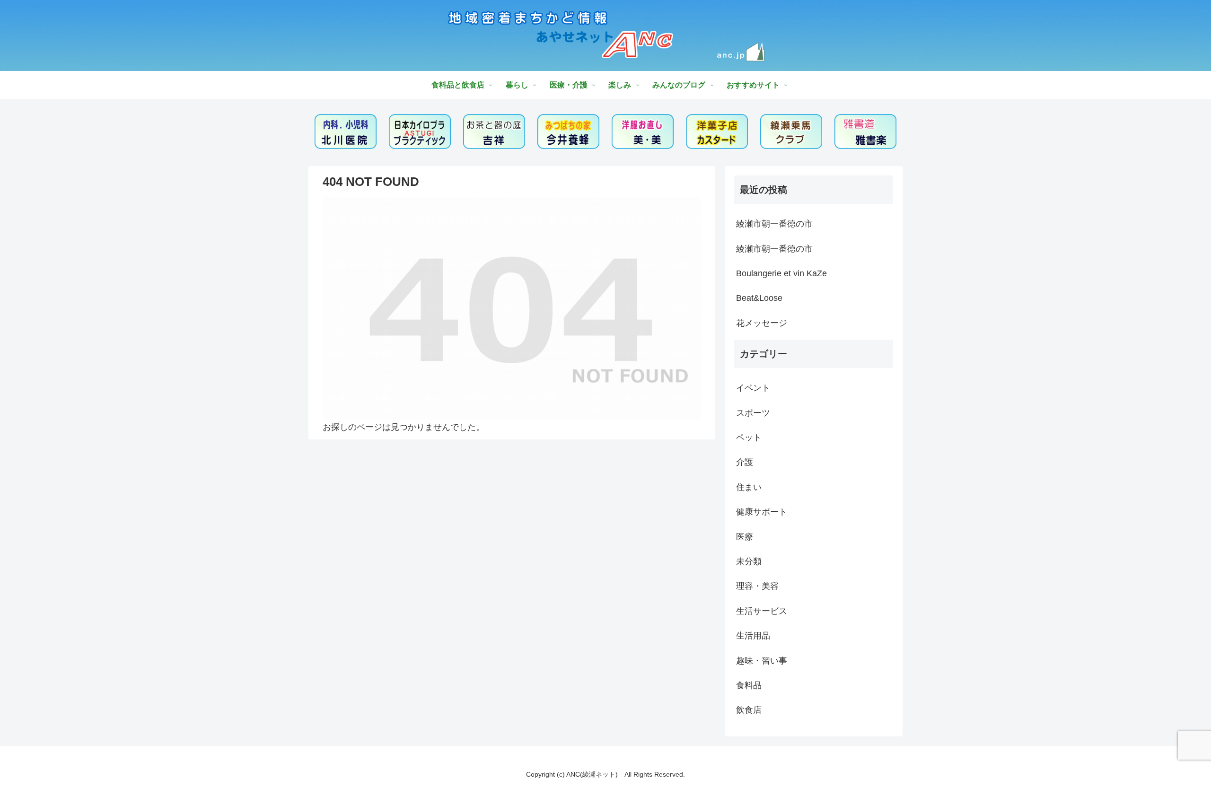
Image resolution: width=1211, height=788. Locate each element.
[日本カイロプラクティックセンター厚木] (420, 131)
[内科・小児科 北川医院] (346, 131)
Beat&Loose (759, 298)
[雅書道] (865, 131)
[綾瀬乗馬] (791, 131)
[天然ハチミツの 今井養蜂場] (568, 131)
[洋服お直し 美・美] (643, 131)
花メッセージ (761, 323)
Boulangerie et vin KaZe (781, 273)
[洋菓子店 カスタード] (717, 131)
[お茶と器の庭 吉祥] (494, 131)
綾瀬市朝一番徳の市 (774, 223)
